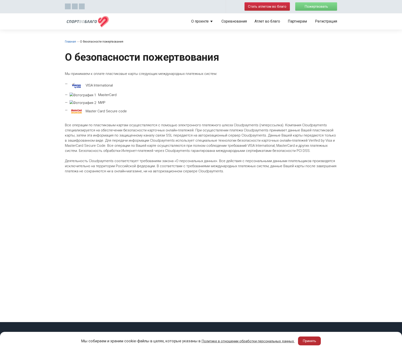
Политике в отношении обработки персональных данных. (248, 341)
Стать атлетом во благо (267, 6)
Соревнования (234, 21)
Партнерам (297, 21)
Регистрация (326, 21)
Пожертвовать (316, 6)
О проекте (200, 21)
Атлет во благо (267, 21)
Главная (70, 41)
